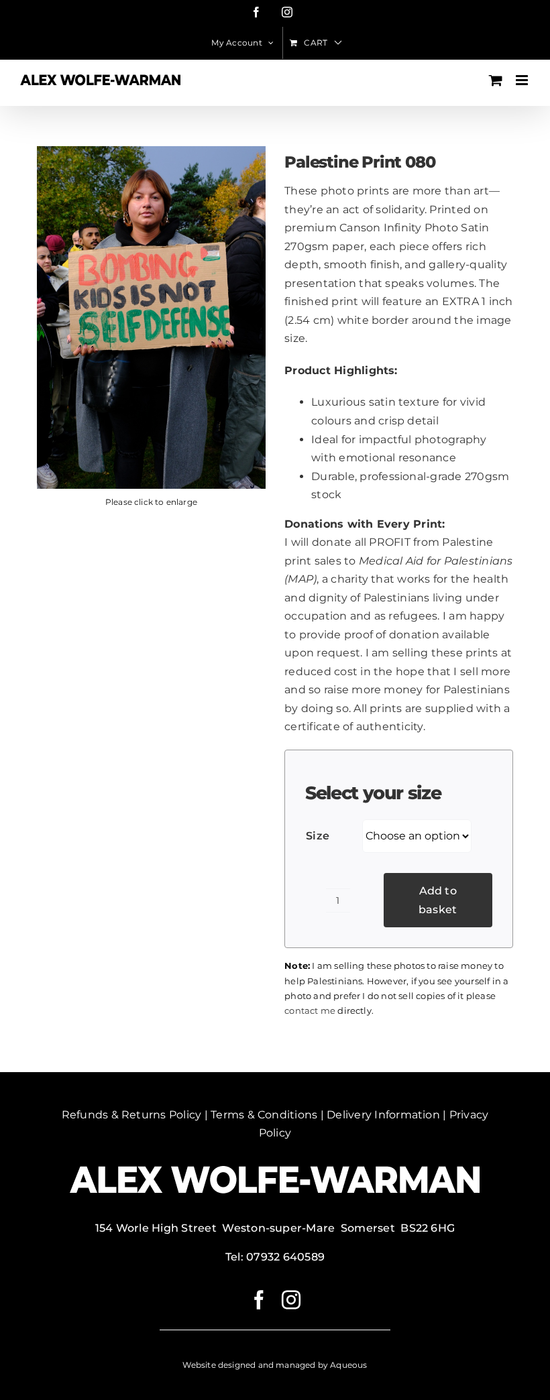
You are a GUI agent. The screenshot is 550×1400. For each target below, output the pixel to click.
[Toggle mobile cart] (495, 80)
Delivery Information (383, 1114)
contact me (309, 1010)
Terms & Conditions (264, 1114)
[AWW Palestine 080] (151, 317)
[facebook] (259, 1300)
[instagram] (291, 1300)
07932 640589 (285, 1256)
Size (317, 835)
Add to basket (438, 900)
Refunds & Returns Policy (132, 1114)
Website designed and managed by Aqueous (274, 1365)
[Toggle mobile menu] (523, 80)
